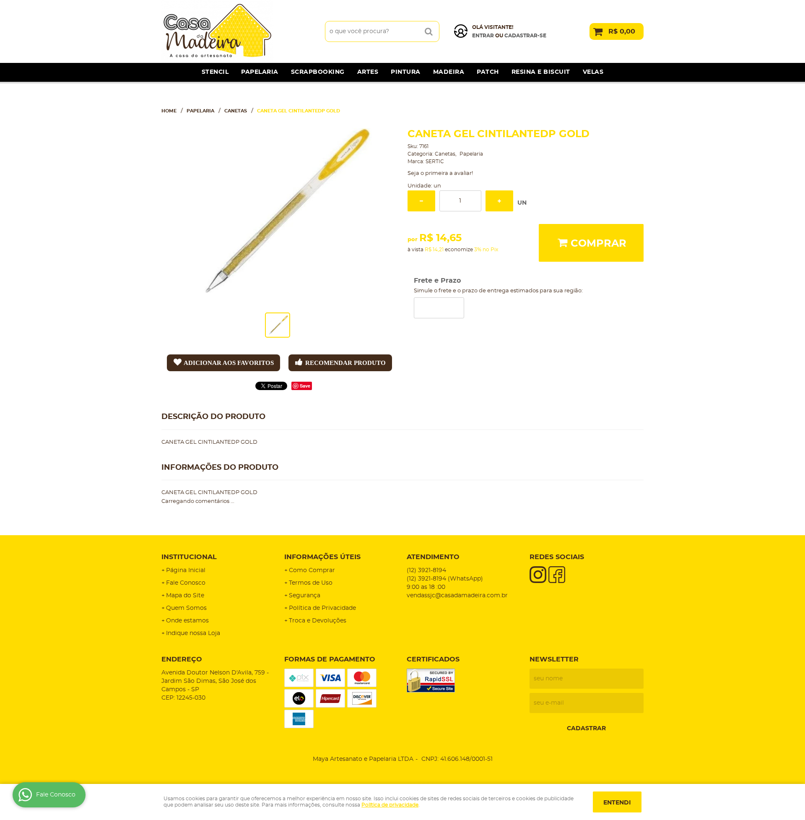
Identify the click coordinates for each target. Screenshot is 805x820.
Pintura (406, 72)
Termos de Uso (310, 583)
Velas (593, 72)
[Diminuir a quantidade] (421, 200)
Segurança (304, 596)
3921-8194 (426, 570)
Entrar (483, 35)
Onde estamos (187, 621)
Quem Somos (186, 608)
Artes (368, 72)
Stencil (215, 72)
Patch (488, 72)
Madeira (449, 72)
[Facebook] (556, 574)
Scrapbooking (318, 72)
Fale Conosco (185, 583)
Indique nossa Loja (193, 633)
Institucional (189, 557)
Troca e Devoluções (317, 621)
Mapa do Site (185, 596)
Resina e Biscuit (541, 72)
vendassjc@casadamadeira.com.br (457, 596)
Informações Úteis (322, 557)
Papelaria (259, 72)
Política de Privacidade (322, 608)
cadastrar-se (525, 35)
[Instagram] (538, 574)
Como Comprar (312, 570)
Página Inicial (185, 570)
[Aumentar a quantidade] (499, 200)
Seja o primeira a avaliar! (440, 173)
